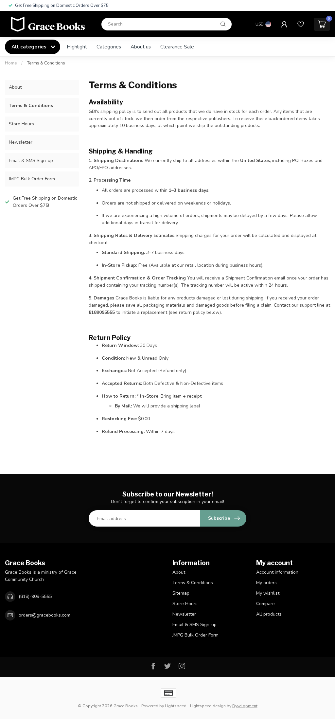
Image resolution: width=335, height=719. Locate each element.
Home (11, 63)
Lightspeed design (208, 706)
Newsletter (20, 142)
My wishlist (267, 593)
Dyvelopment (244, 706)
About (15, 87)
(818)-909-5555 (35, 596)
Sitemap (180, 593)
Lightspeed (175, 706)
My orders (266, 583)
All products (269, 614)
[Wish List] (300, 24)
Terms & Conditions (46, 63)
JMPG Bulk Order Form (32, 179)
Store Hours (21, 124)
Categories (109, 46)
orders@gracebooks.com (44, 615)
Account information (277, 572)
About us (141, 46)
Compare (265, 604)
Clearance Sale (177, 46)
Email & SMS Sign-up (31, 160)
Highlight (77, 46)
